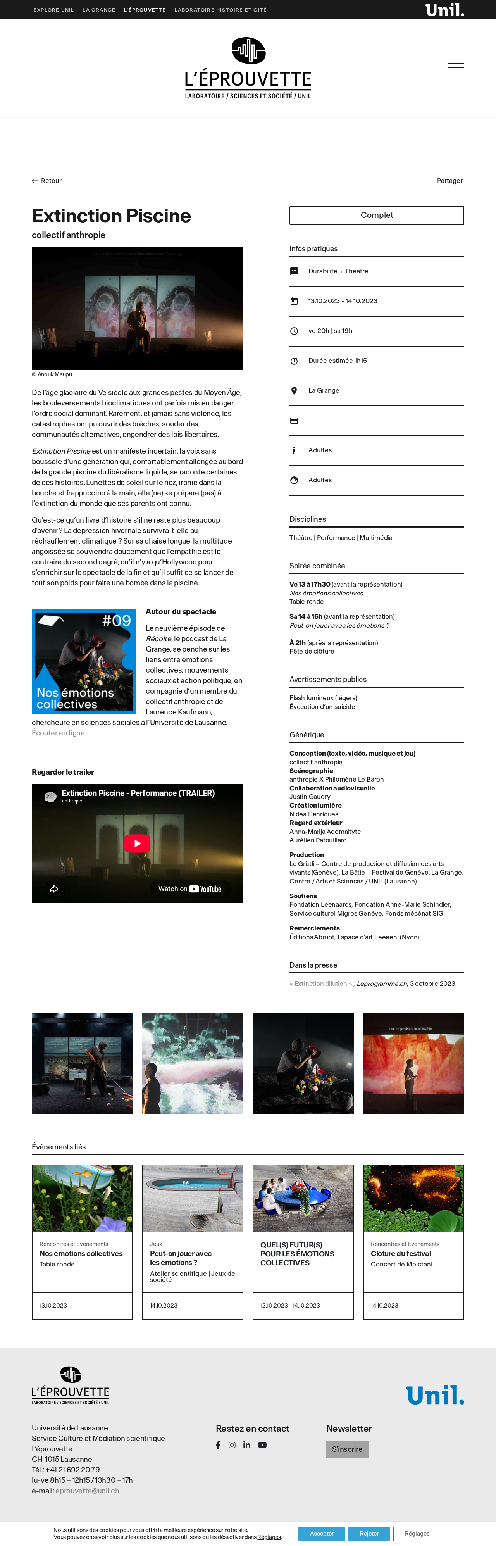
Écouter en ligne (58, 733)
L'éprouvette (145, 10)
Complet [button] (377, 215)
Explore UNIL (54, 10)
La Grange (99, 10)
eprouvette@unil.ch (87, 1490)
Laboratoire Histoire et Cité (221, 10)
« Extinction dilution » (320, 983)
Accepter (322, 1534)
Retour (51, 181)
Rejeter (369, 1534)
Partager (450, 181)
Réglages (269, 1537)
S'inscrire (347, 1449)
